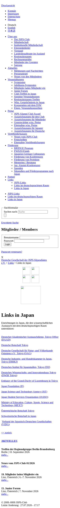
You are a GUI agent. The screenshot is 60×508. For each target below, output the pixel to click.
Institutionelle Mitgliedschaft (28, 45)
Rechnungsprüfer (23, 59)
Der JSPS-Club (22, 39)
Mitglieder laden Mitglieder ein (29, 88)
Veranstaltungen (16, 79)
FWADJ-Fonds (21, 151)
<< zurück (6, 432)
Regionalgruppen (23, 56)
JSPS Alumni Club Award (27, 113)
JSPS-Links (20, 182)
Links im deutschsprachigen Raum (31, 185)
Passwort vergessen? (11, 251)
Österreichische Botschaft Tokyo (17, 410)
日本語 (11, 30)
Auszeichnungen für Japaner (28, 128)
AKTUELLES (9, 441)
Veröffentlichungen (17, 134)
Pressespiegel (21, 73)
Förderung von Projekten (26, 159)
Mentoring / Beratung (25, 162)
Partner (11, 176)
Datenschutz (14, 16)
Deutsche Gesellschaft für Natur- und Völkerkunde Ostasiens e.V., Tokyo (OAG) (27, 352)
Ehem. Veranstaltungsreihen (28, 108)
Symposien (19, 82)
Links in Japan (21, 188)
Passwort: (9, 240)
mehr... (4, 455)
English (11, 27)
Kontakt (12, 11)
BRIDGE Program (23, 148)
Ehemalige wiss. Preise (25, 125)
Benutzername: (11, 237)
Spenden (18, 168)
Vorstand (18, 50)
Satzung (18, 65)
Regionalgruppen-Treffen (27, 99)
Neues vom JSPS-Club (25, 136)
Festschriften (20, 139)
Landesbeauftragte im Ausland (29, 53)
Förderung (13, 145)
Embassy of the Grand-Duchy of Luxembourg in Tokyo (29, 380)
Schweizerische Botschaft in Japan (18, 416)
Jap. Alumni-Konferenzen (27, 165)
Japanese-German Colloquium (29, 154)
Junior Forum (21, 91)
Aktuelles (12, 68)
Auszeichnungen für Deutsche (29, 131)
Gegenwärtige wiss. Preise (27, 122)
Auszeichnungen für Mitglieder (30, 119)
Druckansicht (8, 5)
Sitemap (12, 19)
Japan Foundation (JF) (12, 386)
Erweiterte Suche (10, 222)
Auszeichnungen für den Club (29, 116)
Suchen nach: (10, 211)
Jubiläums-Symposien (25, 85)
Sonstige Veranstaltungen (27, 96)
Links (10, 179)
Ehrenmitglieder (22, 48)
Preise (11, 111)
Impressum (13, 13)
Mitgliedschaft (21, 42)
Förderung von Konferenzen (28, 156)
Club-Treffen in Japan (25, 93)
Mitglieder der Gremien (26, 62)
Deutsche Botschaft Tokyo (14, 345)
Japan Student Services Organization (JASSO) (24, 397)
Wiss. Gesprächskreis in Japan (29, 102)
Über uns (12, 36)
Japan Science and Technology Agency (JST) (24, 391)
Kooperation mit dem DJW (27, 105)
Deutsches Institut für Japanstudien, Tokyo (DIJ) (25, 367)
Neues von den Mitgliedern (28, 76)
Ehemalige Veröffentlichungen (29, 142)
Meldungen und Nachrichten (28, 71)
